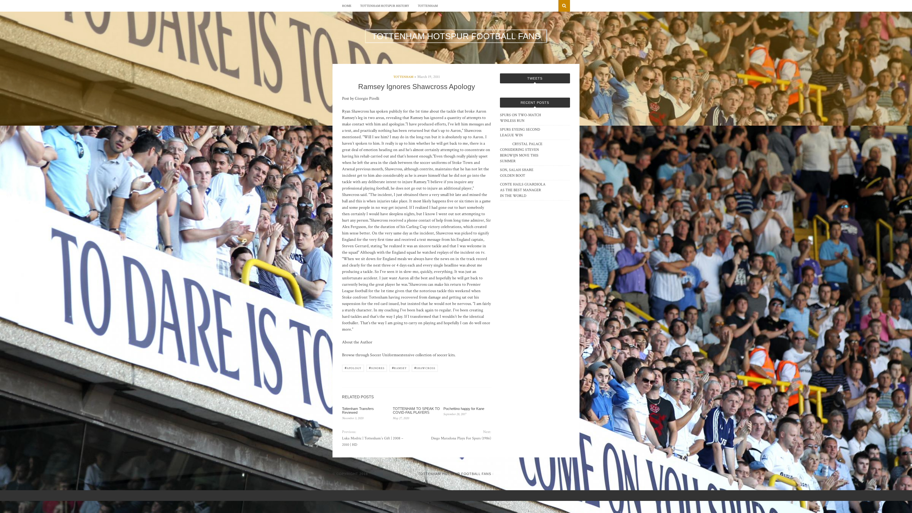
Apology (353, 367)
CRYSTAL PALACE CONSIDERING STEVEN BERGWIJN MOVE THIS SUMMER (521, 153)
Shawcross (424, 367)
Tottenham (428, 6)
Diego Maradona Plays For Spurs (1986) (461, 438)
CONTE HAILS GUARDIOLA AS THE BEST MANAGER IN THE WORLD (523, 190)
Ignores (377, 367)
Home (347, 6)
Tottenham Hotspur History (384, 6)
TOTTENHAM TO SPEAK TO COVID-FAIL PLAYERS (416, 411)
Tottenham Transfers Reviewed (358, 411)
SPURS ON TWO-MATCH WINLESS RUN (520, 118)
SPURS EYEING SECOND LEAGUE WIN (520, 132)
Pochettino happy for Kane (463, 409)
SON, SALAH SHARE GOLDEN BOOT (516, 172)
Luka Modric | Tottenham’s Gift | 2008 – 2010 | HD (372, 441)
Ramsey (399, 367)
